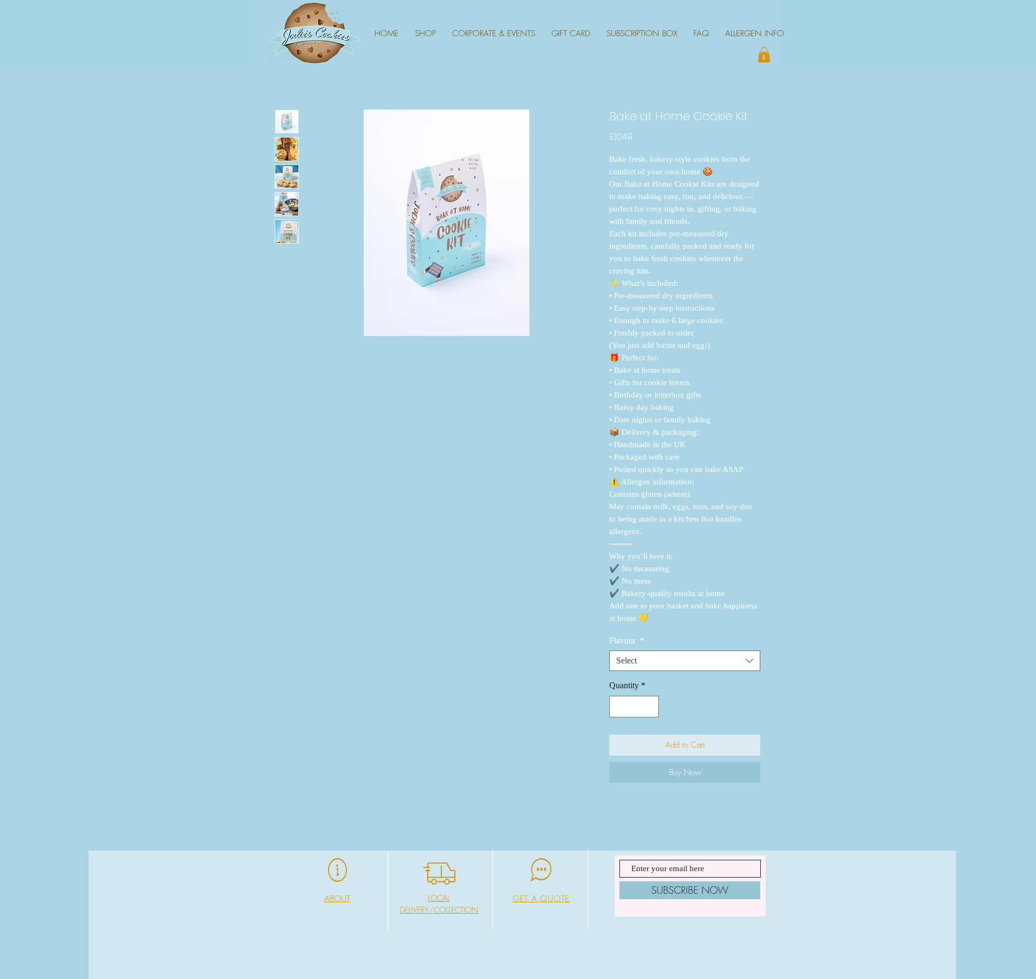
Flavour (626, 640)
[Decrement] (618, 706)
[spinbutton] (634, 706)
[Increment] (649, 706)
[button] (764, 55)
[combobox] (684, 661)
